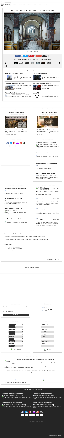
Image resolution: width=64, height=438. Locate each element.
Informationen (37, 4)
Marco (41, 219)
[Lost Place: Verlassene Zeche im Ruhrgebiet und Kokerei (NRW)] (37, 87)
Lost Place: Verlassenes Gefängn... (14, 73)
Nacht (11, 336)
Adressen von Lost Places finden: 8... (46, 153)
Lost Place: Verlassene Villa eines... (14, 219)
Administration (49, 380)
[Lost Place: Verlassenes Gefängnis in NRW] (9, 77)
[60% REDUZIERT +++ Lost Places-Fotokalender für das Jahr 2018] (47, 122)
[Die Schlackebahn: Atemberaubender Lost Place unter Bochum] (47, 165)
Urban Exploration (9, 311)
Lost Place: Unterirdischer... (40, 73)
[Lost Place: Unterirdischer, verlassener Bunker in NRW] (37, 77)
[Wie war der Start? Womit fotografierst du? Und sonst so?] (17, 95)
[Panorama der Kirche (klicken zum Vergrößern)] (38, 63)
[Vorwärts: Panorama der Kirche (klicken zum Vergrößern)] (59, 40)
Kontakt (29, 4)
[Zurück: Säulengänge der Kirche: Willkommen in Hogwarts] (5, 63)
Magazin (6, 0)
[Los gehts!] (37, 96)
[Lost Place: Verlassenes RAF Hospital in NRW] (46, 145)
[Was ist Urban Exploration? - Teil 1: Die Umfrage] (11, 211)
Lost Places (12, 0)
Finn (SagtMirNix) (44, 188)
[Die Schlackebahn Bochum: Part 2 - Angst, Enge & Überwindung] (15, 200)
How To (11, 338)
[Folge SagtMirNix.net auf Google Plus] (21, 143)
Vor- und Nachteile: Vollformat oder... (46, 173)
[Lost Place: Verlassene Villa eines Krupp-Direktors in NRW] (15, 221)
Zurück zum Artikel (11, 66)
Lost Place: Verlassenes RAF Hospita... (46, 142)
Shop (45, 4)
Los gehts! (36, 92)
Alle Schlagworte (17, 349)
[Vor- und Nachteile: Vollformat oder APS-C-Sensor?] (46, 176)
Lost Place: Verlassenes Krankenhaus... (15, 188)
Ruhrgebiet (12, 327)
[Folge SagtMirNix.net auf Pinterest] (14, 143)
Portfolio (14, 4)
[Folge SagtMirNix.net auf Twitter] (11, 143)
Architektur (12, 334)
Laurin (41, 198)
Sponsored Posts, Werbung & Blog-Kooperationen (15, 382)
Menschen (12, 341)
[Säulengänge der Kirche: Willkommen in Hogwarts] (27, 63)
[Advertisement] (32, 286)
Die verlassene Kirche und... (24, 0)
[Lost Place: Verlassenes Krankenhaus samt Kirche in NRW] (15, 190)
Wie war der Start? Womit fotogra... (15, 92)
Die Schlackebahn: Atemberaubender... (46, 163)
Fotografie (7, 309)
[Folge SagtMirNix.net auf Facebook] (7, 143)
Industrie (11, 329)
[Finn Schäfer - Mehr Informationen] (8, 360)
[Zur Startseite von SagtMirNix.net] (2, 5)
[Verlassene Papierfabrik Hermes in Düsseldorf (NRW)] (9, 87)
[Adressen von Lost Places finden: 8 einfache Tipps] (47, 155)
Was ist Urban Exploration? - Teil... (14, 208)
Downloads (22, 4)
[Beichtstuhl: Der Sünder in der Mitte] (43, 63)
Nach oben (32, 435)
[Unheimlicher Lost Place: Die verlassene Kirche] (16, 63)
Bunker (11, 343)
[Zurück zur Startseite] (1, 1)
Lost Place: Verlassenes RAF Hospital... (13, 393)
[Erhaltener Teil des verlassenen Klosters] (21, 63)
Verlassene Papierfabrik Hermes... (14, 83)
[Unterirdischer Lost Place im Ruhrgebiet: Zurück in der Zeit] (16, 122)
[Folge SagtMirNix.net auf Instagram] (17, 143)
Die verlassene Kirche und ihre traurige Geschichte (35, 10)
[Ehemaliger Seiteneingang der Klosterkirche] (49, 63)
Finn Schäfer (59, 435)
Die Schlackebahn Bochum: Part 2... (14, 198)
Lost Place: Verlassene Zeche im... (42, 83)
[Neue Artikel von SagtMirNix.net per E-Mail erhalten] (24, 143)
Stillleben (12, 345)
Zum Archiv (49, 349)
